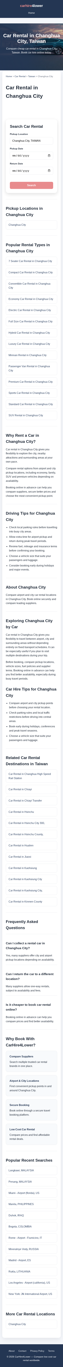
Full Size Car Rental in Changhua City (30, 321)
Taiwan (31, 76)
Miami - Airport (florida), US (24, 1193)
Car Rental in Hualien (21, 845)
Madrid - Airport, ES (20, 1260)
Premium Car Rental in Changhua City (31, 381)
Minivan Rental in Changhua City (28, 355)
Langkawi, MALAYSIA (21, 1170)
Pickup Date (16, 148)
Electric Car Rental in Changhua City (30, 310)
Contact (22, 1351)
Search (31, 185)
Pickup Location (19, 134)
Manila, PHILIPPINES (21, 1204)
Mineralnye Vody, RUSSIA (24, 1249)
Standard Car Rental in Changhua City (31, 404)
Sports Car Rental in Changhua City (29, 393)
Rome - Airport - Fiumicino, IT (25, 1237)
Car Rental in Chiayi (20, 789)
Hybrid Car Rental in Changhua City (29, 332)
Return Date (16, 163)
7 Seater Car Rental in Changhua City (30, 261)
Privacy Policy (37, 1351)
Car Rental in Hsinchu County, (26, 834)
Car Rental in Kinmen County (25, 901)
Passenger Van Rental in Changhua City (29, 368)
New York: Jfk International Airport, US (30, 1294)
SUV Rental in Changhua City (26, 415)
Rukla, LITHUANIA (19, 1271)
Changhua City (17, 224)
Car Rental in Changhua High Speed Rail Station (30, 776)
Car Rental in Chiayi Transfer (25, 800)
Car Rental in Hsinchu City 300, (27, 823)
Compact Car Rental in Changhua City (31, 272)
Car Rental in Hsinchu (21, 812)
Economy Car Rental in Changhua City (31, 299)
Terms (51, 1351)
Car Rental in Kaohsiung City (25, 879)
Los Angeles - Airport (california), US (29, 1282)
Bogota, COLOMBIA (20, 1226)
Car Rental (20, 76)
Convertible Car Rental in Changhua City (29, 285)
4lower (31, 6)
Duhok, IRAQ (16, 1215)
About (12, 1351)
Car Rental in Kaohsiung (23, 868)
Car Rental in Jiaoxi (20, 856)
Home (31, 12)
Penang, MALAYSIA (20, 1181)
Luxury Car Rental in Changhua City (29, 344)
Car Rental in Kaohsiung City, (25, 890)
